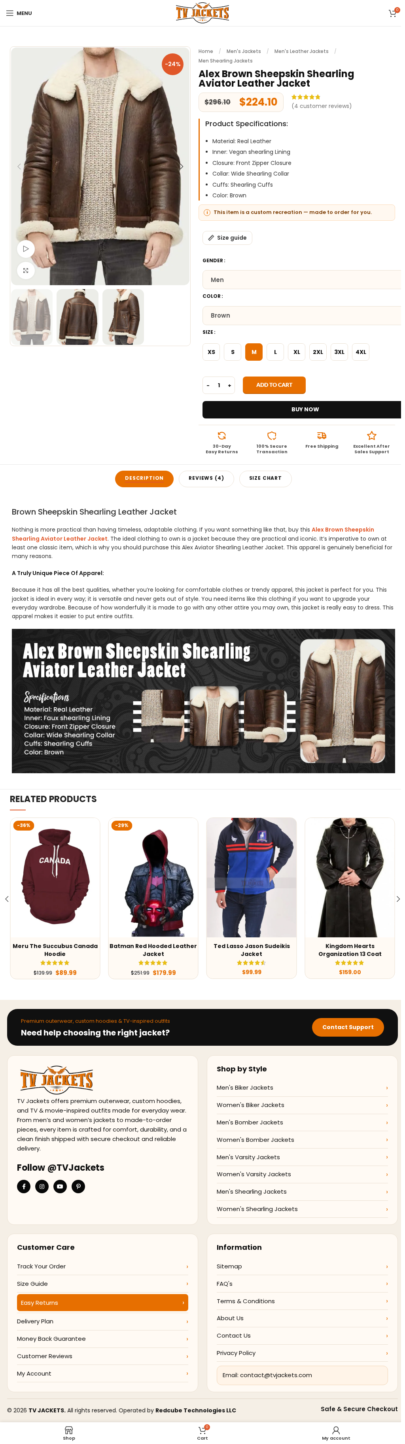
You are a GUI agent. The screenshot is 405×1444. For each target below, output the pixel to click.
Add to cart (274, 384)
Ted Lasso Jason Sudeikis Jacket (252, 950)
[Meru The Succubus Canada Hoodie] (55, 877)
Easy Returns (39, 1302)
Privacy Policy (236, 1353)
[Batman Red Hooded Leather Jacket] (153, 877)
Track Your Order (41, 1266)
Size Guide (32, 1283)
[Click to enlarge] (26, 271)
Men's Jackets (244, 51)
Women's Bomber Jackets (255, 1140)
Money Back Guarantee (51, 1338)
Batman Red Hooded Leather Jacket (153, 950)
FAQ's (225, 1283)
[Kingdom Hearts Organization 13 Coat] (349, 877)
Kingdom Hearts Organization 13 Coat (350, 950)
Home (206, 51)
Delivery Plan (35, 1321)
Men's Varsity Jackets (248, 1157)
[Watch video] (26, 249)
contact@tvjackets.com (276, 1375)
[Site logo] (202, 13)
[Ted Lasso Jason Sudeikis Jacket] (251, 877)
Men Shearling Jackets (226, 60)
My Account (34, 1373)
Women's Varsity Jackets (254, 1174)
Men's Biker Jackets (245, 1087)
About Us (230, 1318)
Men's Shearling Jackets (252, 1191)
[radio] (211, 352)
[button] (19, 166)
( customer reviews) (321, 106)
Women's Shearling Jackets (257, 1209)
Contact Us (234, 1335)
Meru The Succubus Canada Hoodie (55, 950)
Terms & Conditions (246, 1301)
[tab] (144, 479)
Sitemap (229, 1266)
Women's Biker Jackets (250, 1105)
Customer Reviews (44, 1356)
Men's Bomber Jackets (250, 1122)
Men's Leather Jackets (301, 51)
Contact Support (348, 1027)
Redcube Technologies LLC (195, 1410)
